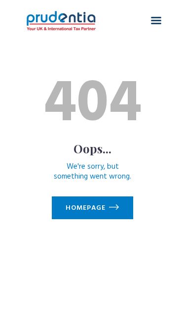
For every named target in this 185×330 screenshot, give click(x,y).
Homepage (86, 208)
